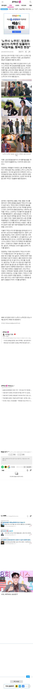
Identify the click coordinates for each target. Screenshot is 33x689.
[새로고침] (27, 516)
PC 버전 (16, 681)
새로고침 (14, 385)
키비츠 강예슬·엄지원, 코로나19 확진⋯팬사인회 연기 (17, 340)
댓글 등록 (29, 467)
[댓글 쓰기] (21, 51)
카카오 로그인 (5, 467)
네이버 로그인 (2, 467)
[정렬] (31, 516)
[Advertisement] (16, 189)
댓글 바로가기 (28, 676)
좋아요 (15, 334)
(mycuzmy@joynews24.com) (13, 323)
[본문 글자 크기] (29, 51)
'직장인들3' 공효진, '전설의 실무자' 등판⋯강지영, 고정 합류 (18, 398)
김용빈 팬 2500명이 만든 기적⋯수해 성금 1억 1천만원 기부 (18, 390)
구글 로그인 (9, 467)
